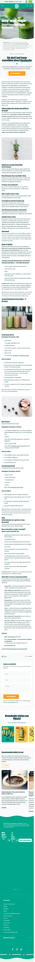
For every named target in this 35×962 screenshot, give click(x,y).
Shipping (5, 906)
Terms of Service (11, 702)
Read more (4, 807)
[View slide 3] (19, 889)
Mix (7, 740)
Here (22, 287)
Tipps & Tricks (21, 20)
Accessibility (6, 927)
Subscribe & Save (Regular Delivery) (11, 913)
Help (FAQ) (5, 908)
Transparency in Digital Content (10, 932)
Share (5, 656)
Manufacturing (6, 923)
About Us (5, 918)
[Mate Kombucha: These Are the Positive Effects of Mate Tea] (15, 780)
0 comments (29, 656)
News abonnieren (25, 840)
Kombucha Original (24, 355)
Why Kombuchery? (7, 915)
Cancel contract (6, 929)
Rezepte (13, 20)
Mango (21, 740)
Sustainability (6, 920)
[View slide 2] (17, 889)
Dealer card (6, 925)
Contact (5, 911)
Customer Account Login (8, 904)
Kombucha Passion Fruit (17, 487)
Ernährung (5, 20)
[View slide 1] (15, 889)
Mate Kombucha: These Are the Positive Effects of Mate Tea (13, 793)
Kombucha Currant (15, 446)
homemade (15, 355)
